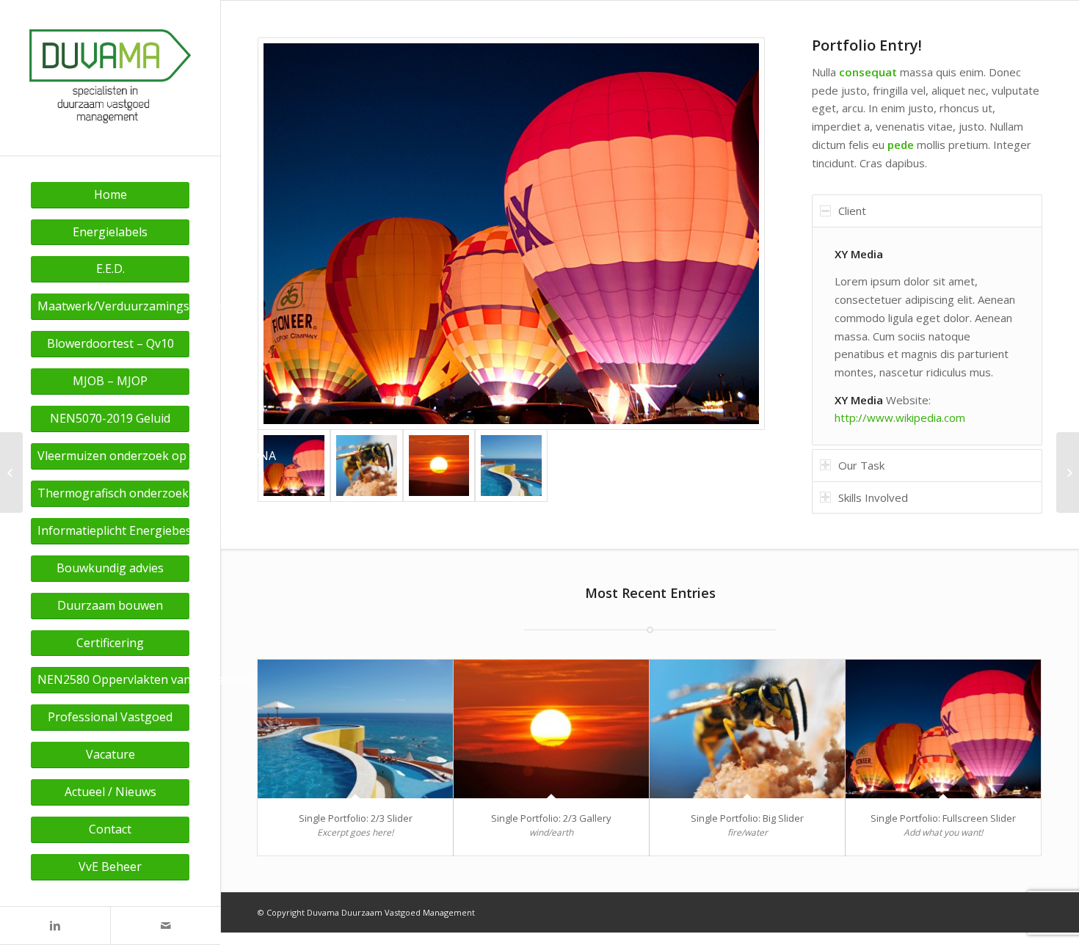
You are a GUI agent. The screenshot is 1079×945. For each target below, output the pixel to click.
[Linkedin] (55, 925)
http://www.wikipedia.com (900, 417)
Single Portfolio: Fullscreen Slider (943, 818)
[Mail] (165, 925)
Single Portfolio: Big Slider (747, 818)
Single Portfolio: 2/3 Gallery (551, 818)
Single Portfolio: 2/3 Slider (356, 818)
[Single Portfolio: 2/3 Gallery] (551, 729)
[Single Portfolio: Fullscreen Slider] (943, 729)
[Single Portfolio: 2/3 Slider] (355, 729)
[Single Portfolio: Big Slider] (747, 729)
